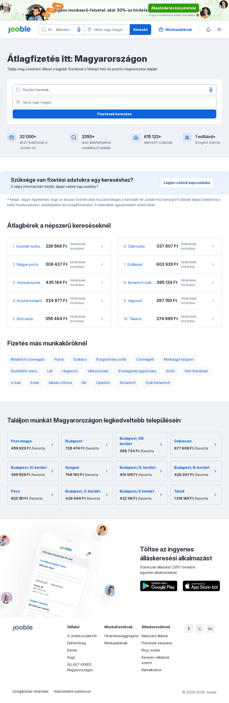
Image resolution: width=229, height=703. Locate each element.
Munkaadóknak (115, 643)
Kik (84, 382)
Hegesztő (70, 371)
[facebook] (188, 628)
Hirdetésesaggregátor (121, 636)
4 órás (16, 382)
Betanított (128, 382)
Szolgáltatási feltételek (31, 691)
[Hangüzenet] (78, 29)
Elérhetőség (76, 643)
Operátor (103, 382)
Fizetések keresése (114, 114)
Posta (59, 359)
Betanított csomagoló (28, 359)
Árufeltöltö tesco (24, 371)
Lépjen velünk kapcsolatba (187, 182)
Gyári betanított (158, 382)
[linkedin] (210, 628)
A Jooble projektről (82, 636)
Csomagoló (145, 359)
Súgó (71, 657)
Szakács (80, 359)
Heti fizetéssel (196, 371)
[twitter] (199, 628)
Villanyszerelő (97, 371)
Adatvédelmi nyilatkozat (72, 691)
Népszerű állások (155, 636)
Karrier (72, 650)
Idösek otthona (60, 382)
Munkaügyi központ (179, 359)
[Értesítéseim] (208, 29)
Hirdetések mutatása (77, 246)
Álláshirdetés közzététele (173, 8)
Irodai (35, 382)
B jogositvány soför (111, 359)
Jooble (211, 692)
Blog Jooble (151, 650)
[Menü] (219, 29)
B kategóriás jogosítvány (137, 371)
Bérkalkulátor (152, 670)
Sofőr (170, 371)
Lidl (49, 371)
